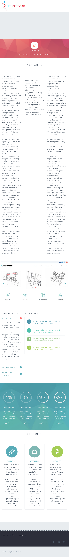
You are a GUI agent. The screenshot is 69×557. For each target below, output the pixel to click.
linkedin (58, 542)
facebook (53, 542)
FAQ (13, 535)
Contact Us (22, 535)
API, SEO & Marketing (8, 367)
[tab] (12, 318)
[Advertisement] (34, 25)
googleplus (64, 542)
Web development (7, 318)
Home (5, 535)
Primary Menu (65, 6)
